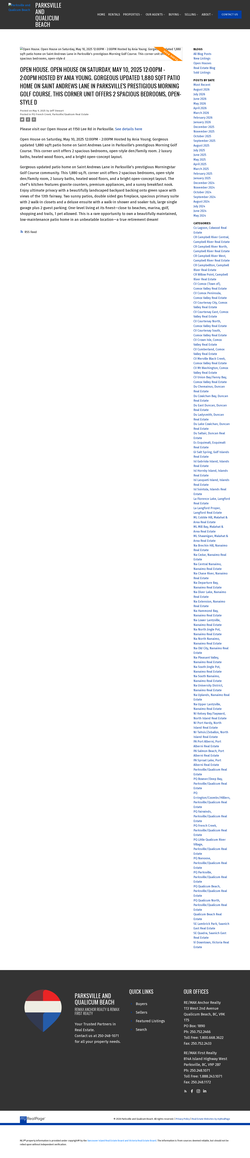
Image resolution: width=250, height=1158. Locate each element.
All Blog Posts (202, 54)
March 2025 (201, 169)
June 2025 (199, 155)
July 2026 (199, 94)
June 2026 (199, 99)
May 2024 (199, 215)
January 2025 (202, 178)
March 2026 (201, 113)
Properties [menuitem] (131, 14)
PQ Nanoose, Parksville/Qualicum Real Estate (210, 863)
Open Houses (202, 63)
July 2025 (199, 150)
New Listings (201, 58)
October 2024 (202, 192)
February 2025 (202, 173)
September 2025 (204, 141)
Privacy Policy (183, 1118)
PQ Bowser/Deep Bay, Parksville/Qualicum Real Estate (210, 783)
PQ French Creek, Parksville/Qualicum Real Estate (60, 114)
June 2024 (199, 211)
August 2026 (201, 89)
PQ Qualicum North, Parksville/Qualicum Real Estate (210, 905)
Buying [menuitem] (174, 14)
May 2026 (199, 103)
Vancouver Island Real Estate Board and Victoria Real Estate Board (121, 1140)
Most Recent (201, 84)
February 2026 (202, 117)
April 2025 (199, 164)
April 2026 (200, 108)
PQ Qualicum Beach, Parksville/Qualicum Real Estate (210, 891)
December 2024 (203, 183)
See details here (128, 129)
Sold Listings (201, 72)
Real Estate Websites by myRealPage (211, 1118)
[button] (230, 15)
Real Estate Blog (204, 68)
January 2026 (202, 122)
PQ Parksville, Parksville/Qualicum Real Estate (210, 877)
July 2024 (199, 206)
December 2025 (203, 127)
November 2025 (203, 131)
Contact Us (230, 14)
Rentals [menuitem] (114, 14)
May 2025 (199, 159)
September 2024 (204, 197)
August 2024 (201, 201)
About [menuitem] (206, 14)
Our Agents (154, 14)
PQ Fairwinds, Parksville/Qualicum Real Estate (210, 816)
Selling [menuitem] (190, 14)
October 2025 (202, 136)
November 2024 (204, 187)
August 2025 (201, 145)
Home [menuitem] (101, 14)
